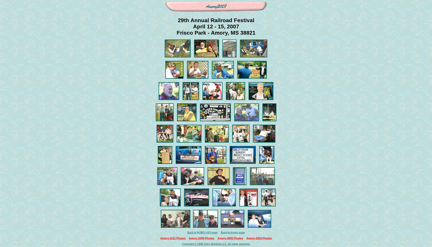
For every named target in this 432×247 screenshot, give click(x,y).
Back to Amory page (233, 232)
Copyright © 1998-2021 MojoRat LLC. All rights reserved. (216, 244)
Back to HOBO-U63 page (202, 232)
